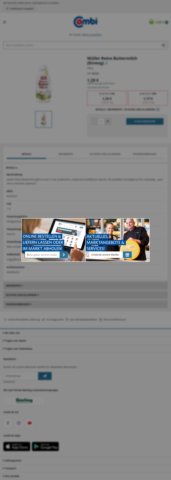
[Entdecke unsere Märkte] (127, 254)
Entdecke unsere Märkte (105, 254)
